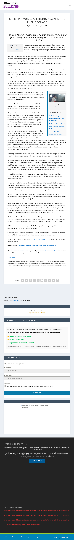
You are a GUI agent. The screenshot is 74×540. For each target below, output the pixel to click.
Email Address (8, 375)
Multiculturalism (51, 245)
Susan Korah (33, 26)
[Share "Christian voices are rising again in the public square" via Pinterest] (38, 280)
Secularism (42, 245)
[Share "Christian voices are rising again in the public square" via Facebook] (23, 280)
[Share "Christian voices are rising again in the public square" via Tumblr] (34, 280)
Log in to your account (17, 339)
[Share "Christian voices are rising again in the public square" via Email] (53, 280)
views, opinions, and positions (19, 251)
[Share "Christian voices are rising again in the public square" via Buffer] (46, 280)
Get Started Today (37, 461)
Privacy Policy (65, 537)
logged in (15, 300)
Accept (56, 537)
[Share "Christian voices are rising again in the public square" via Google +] (30, 280)
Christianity (35, 245)
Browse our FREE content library (20, 336)
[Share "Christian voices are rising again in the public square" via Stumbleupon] (50, 280)
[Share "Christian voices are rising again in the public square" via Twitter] (26, 280)
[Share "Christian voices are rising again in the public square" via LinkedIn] (42, 280)
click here (18, 50)
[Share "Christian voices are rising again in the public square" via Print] (57, 280)
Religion (28, 245)
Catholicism (21, 245)
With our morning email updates (14, 364)
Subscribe (37, 393)
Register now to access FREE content (21, 343)
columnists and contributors (48, 251)
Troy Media (12, 257)
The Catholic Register (39, 239)
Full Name (7, 367)
